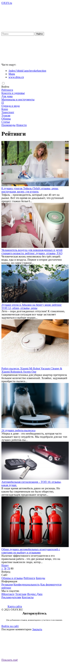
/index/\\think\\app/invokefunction (27, 70)
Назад (4, 565)
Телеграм (20, 594)
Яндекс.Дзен (34, 594)
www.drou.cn (16, 77)
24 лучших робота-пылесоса (18, 430)
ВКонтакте (8, 594)
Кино (4, 109)
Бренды (40, 578)
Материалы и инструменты (17, 99)
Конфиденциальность (26, 584)
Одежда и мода (10, 105)
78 (5, 568)
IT (2, 102)
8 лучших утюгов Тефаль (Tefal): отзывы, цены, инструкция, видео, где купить (30, 190)
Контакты (28, 597)
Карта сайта (15, 606)
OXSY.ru (6, 2)
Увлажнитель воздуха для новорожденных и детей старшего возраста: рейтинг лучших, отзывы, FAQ (31, 252)
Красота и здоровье (13, 93)
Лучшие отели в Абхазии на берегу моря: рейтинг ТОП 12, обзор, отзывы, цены (31, 306)
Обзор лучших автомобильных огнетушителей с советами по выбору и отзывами (30, 551)
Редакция (7, 584)
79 (8, 568)
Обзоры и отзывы (12, 578)
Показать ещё (9, 659)
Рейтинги (7, 89)
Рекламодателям (11, 597)
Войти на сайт (10, 626)
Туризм (5, 115)
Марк (11, 73)
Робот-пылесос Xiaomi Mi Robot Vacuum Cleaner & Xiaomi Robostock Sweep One (31, 370)
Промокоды (8, 125)
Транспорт (7, 112)
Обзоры (6, 118)
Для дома (7, 96)
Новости (21, 125)
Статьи (5, 121)
